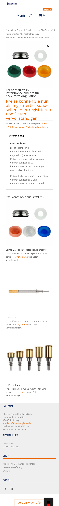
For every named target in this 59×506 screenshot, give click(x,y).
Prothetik (21, 30)
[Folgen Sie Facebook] (5, 488)
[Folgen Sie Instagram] (11, 488)
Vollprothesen (33, 30)
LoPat (45, 30)
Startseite (10, 30)
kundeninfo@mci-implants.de (17, 423)
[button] (48, 46)
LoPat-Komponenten (15, 127)
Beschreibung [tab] (16, 135)
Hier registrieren (35, 109)
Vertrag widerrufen (30, 502)
